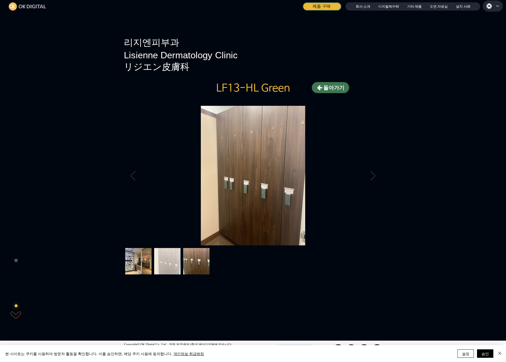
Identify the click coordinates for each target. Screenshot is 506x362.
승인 (485, 353)
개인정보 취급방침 (188, 353)
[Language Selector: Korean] (493, 6)
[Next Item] (373, 175)
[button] (388, 6)
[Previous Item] (133, 175)
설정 (465, 353)
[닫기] (500, 353)
